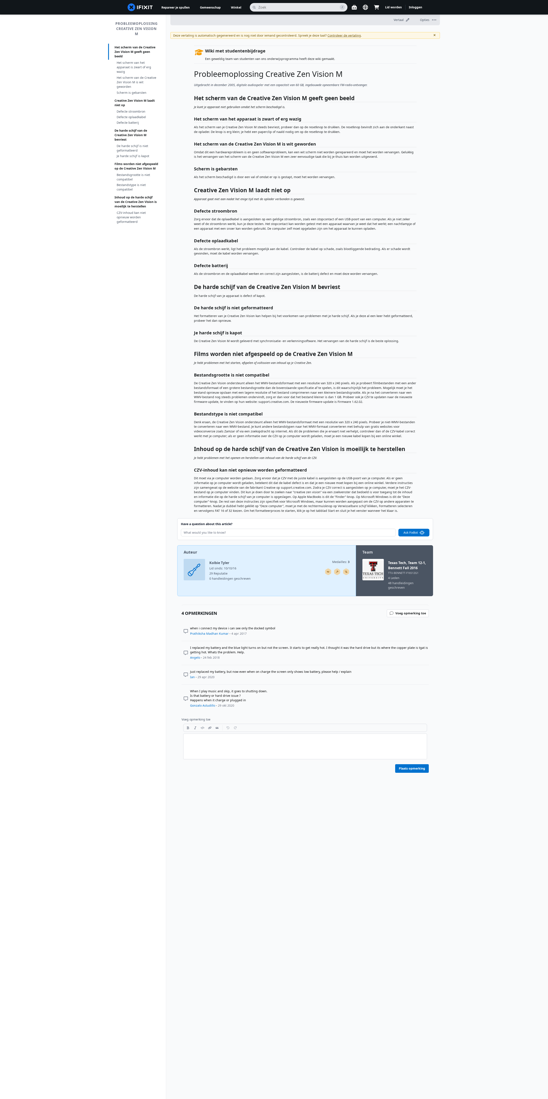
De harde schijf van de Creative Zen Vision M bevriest (131, 134)
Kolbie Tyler (219, 562)
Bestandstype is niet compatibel (131, 187)
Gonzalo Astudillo (202, 705)
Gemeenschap (210, 7)
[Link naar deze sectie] (192, 99)
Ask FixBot (411, 532)
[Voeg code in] (202, 728)
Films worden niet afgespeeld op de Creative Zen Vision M (136, 166)
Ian (192, 677)
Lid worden (393, 7)
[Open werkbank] (354, 7)
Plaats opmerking (412, 768)
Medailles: (341, 562)
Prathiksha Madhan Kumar (209, 633)
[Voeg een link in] (209, 728)
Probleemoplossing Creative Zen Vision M (136, 28)
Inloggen (415, 7)
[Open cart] (376, 7)
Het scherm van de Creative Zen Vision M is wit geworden (136, 82)
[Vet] (188, 728)
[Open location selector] (365, 7)
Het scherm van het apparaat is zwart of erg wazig (134, 67)
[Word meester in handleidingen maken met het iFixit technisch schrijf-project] (346, 571)
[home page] (140, 7)
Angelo (195, 657)
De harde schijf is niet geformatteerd (132, 148)
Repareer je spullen (175, 7)
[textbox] (305, 746)
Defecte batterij (128, 123)
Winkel (236, 7)
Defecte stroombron (131, 111)
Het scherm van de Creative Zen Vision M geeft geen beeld (135, 51)
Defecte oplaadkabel (131, 117)
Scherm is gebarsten (131, 93)
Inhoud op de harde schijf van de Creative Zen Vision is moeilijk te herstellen (136, 201)
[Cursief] (195, 728)
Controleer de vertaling (344, 35)
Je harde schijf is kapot (133, 156)
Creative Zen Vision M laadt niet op (135, 102)
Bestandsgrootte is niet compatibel (133, 177)
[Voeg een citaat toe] (217, 728)
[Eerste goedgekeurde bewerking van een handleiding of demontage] (328, 571)
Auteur (190, 552)
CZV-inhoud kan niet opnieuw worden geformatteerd (131, 217)
